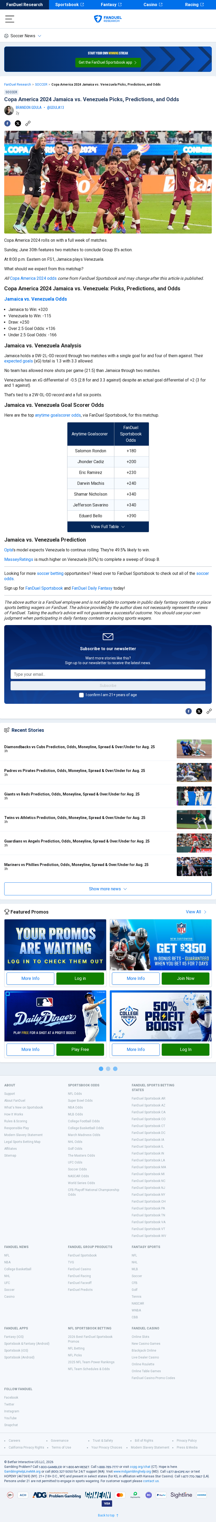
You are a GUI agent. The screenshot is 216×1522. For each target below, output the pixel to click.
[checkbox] (81, 695)
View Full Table (105, 526)
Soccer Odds (77, 1169)
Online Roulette (143, 1364)
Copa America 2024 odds (33, 278)
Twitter (9, 1404)
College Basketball (17, 1269)
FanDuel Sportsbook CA (148, 1112)
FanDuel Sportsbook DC (148, 1133)
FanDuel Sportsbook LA (148, 1160)
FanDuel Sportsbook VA (148, 1222)
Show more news (105, 888)
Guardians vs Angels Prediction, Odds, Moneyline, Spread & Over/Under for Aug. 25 (77, 841)
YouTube (10, 1418)
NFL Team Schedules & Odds (89, 1369)
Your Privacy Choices (106, 1447)
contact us (151, 1481)
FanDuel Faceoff (80, 1283)
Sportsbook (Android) (19, 1357)
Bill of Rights (144, 1440)
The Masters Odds (81, 1155)
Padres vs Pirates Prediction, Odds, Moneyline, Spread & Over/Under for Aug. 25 (74, 771)
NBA (7, 1262)
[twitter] (18, 123)
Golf (135, 1290)
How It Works (13, 1114)
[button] (108, 62)
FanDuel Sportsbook (44, 588)
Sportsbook (67, 4)
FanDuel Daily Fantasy (92, 588)
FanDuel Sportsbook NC (148, 1181)
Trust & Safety (103, 1440)
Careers (14, 1440)
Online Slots (140, 1337)
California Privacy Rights (26, 1447)
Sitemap (10, 1155)
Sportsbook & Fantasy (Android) (27, 1344)
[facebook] (7, 123)
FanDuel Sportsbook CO (149, 1119)
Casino (150, 4)
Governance (59, 1440)
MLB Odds (75, 1114)
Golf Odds (75, 1149)
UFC (7, 1283)
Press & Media (187, 1447)
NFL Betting (76, 1348)
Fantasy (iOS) (14, 1337)
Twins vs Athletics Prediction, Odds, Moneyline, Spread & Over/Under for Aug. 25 (74, 818)
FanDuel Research (24, 4)
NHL (7, 1276)
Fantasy (108, 4)
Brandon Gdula (29, 107)
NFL (6, 1255)
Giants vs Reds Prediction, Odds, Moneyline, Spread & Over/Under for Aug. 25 (72, 794)
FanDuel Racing (79, 1276)
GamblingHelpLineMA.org (22, 1471)
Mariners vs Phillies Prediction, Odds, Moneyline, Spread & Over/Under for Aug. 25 (76, 865)
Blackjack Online (144, 1350)
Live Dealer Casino (145, 1357)
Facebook (11, 1397)
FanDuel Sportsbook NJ (148, 1188)
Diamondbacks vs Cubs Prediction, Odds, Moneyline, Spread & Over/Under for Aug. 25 (79, 747)
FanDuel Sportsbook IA (148, 1140)
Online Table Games (146, 1371)
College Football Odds (84, 1121)
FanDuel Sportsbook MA (149, 1167)
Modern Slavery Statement (23, 1135)
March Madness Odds (84, 1135)
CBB (135, 1317)
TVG (71, 1262)
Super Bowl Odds (80, 1100)
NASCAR (138, 1303)
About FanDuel (14, 1100)
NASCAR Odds (78, 1176)
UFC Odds (75, 1162)
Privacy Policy (187, 1440)
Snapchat (11, 1425)
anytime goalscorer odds (58, 415)
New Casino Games (146, 1344)
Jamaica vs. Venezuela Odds (35, 299)
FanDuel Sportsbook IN (148, 1153)
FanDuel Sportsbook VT (148, 1229)
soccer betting (50, 573)
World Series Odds (81, 1183)
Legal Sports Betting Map (22, 1142)
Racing (192, 4)
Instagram (11, 1411)
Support (9, 1094)
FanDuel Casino (79, 1269)
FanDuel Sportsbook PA (148, 1208)
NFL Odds (75, 1094)
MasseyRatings (18, 559)
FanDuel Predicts (80, 1290)
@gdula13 (55, 107)
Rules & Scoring (15, 1121)
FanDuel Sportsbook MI (148, 1174)
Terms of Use (61, 1447)
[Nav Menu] (9, 19)
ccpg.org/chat (140, 1467)
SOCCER (41, 84)
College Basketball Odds (86, 1128)
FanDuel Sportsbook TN (148, 1215)
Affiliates (10, 1149)
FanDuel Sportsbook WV (149, 1236)
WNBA (136, 1310)
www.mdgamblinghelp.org (132, 1471)
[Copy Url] (28, 123)
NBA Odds (75, 1107)
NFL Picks (75, 1355)
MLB (135, 1269)
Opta (8, 549)
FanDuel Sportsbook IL (148, 1146)
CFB (135, 1283)
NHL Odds (75, 1142)
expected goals (18, 361)
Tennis (136, 1296)
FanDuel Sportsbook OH (149, 1201)
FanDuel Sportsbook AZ (148, 1105)
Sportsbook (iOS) (16, 1350)
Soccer (9, 1290)
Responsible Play (16, 1128)
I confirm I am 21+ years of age (111, 695)
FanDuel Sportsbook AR (148, 1098)
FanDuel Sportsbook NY (148, 1195)
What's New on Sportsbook (23, 1107)
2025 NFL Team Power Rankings (91, 1362)
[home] (108, 19)
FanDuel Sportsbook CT (148, 1126)
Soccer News (23, 35)
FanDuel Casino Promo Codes (153, 1378)
